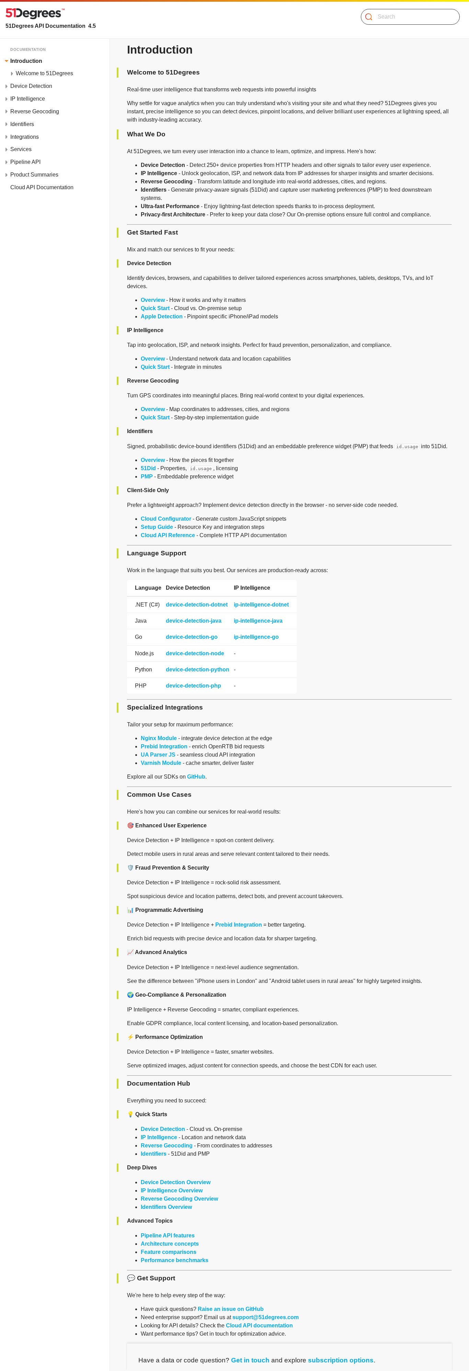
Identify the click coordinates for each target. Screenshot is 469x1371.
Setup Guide (157, 527)
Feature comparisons (168, 1252)
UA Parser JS (158, 755)
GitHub (196, 777)
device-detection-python (197, 669)
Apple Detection (162, 316)
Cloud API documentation (259, 1325)
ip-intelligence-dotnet (261, 605)
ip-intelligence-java (258, 621)
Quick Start (155, 308)
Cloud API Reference (168, 535)
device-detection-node (195, 653)
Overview (153, 300)
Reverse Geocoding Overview (179, 1199)
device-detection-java (193, 621)
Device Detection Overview (175, 1182)
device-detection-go (192, 637)
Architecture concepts (170, 1244)
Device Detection (163, 1129)
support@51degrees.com (265, 1317)
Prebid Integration (164, 746)
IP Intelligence (159, 1137)
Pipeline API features (168, 1235)
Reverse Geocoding (167, 1145)
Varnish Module (161, 763)
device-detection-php (193, 686)
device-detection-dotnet (197, 605)
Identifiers (154, 1154)
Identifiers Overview (166, 1207)
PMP (147, 476)
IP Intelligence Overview (172, 1190)
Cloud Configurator (166, 519)
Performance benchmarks (174, 1260)
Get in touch (250, 1360)
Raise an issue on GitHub (231, 1309)
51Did (148, 468)
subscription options (341, 1360)
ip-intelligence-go (256, 637)
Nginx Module (159, 738)
